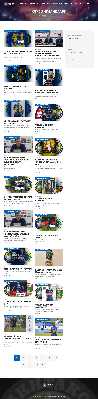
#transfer (72, 56)
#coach (71, 59)
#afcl (81, 53)
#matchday (82, 56)
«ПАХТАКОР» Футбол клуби (39, 396)
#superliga (72, 53)
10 (37, 365)
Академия (71, 40)
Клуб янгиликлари (73, 38)
